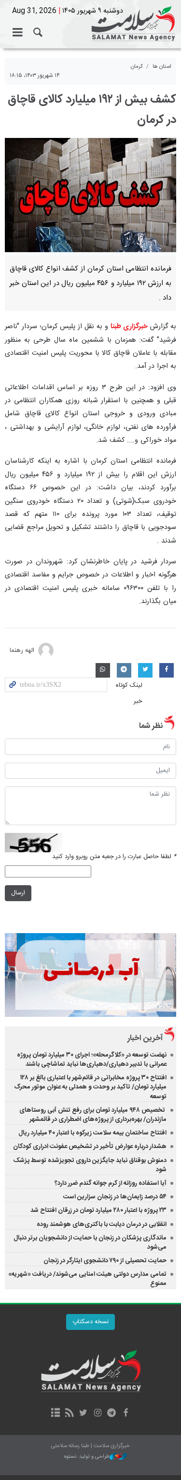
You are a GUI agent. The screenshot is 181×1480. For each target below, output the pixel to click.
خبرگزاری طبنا (129, 326)
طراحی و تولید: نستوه (87, 1457)
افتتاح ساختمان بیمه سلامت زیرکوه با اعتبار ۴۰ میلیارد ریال (92, 1133)
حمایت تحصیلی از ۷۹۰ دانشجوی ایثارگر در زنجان (105, 1260)
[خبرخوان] (69, 1413)
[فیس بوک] (126, 1413)
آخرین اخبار (145, 1038)
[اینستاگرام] (98, 1413)
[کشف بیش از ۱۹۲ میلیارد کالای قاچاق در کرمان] (90, 195)
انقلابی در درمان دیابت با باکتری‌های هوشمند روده (102, 1224)
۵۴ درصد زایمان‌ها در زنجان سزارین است (115, 1197)
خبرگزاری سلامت (90, 24)
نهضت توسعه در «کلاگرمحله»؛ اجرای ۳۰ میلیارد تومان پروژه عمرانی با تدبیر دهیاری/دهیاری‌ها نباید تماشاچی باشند (92, 1060)
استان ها (162, 66)
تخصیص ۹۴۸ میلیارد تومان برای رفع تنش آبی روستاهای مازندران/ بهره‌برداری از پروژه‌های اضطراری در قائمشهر (93, 1115)
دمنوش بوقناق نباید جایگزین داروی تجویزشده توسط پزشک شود (90, 1165)
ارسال (18, 893)
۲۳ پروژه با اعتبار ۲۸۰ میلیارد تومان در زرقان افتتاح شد (98, 1210)
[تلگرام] (112, 1413)
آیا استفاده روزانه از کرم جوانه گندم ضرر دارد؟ (111, 1183)
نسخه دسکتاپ (90, 1322)
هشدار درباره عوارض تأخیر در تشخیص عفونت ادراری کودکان (90, 1146)
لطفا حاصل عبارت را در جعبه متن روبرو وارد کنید (114, 856)
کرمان (137, 66)
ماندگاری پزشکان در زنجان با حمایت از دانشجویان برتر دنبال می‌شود (90, 1243)
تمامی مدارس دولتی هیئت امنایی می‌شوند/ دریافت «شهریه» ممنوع (87, 1279)
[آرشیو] (55, 1413)
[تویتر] (83, 1413)
